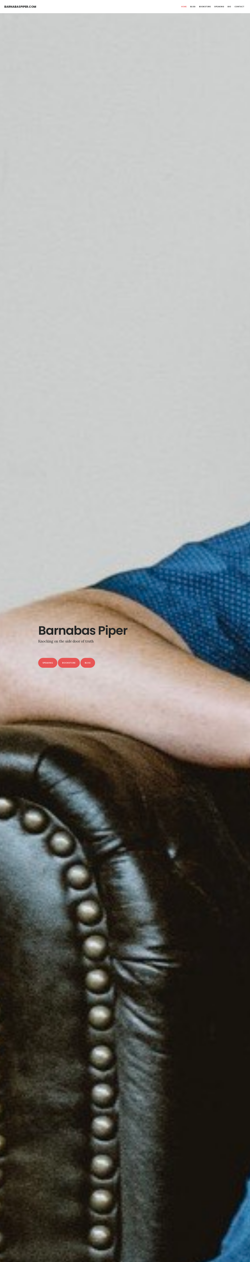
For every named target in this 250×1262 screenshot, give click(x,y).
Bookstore (69, 662)
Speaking (48, 662)
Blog (88, 662)
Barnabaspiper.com (20, 7)
